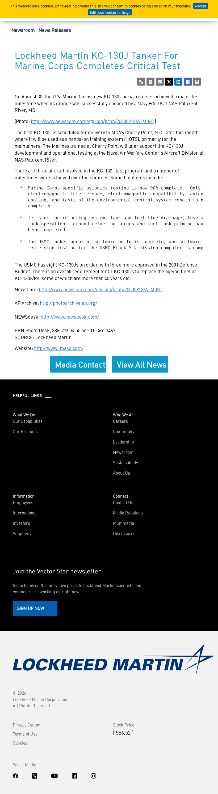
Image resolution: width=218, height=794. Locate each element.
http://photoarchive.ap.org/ (68, 302)
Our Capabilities (28, 421)
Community (123, 431)
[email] (160, 82)
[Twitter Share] (169, 82)
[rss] (141, 82)
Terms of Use (25, 734)
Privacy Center (26, 725)
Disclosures (124, 533)
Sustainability (125, 462)
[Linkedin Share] (178, 82)
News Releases (55, 30)
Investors (21, 523)
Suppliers (22, 533)
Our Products (25, 431)
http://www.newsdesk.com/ (70, 316)
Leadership (123, 442)
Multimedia (123, 523)
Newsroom (23, 30)
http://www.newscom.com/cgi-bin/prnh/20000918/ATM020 (92, 121)
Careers (120, 421)
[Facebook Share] (188, 82)
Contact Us (123, 502)
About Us (121, 473)
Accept (200, 6)
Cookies (20, 743)
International (25, 513)
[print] (197, 82)
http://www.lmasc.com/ (58, 348)
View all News (142, 364)
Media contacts (80, 364)
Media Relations (128, 513)
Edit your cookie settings (110, 12)
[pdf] (150, 82)
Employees (23, 502)
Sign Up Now (30, 608)
